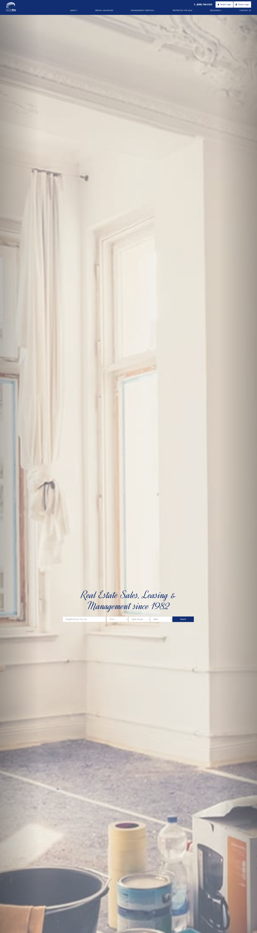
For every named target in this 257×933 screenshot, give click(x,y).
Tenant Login (225, 4)
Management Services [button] (142, 10)
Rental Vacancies (104, 10)
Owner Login (243, 4)
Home (50, 10)
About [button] (73, 10)
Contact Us (245, 10)
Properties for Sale (182, 10)
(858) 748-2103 (204, 4)
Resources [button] (215, 10)
